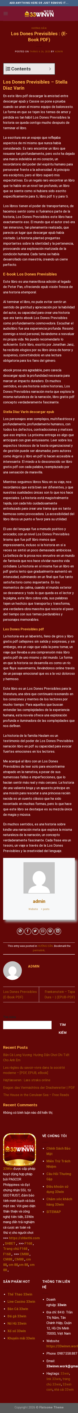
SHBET (10, 1243)
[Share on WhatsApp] (20, 931)
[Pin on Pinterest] (50, 931)
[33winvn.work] (39, 13)
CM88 (24, 1254)
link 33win (53, 1379)
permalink (39, 950)
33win (65, 1373)
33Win (7, 1169)
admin (59, 51)
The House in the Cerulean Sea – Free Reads (36, 1095)
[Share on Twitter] (35, 931)
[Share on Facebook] (27, 931)
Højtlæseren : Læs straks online (26, 1080)
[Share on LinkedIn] (57, 931)
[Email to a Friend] (42, 931)
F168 (28, 1243)
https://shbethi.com (24, 1238)
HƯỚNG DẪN (38, 28)
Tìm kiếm (9, 1017)
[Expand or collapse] (50, 68)
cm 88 (13, 1265)
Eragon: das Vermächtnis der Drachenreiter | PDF (39, 1088)
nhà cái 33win (64, 1390)
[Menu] (5, 13)
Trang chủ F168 (15, 1249)
